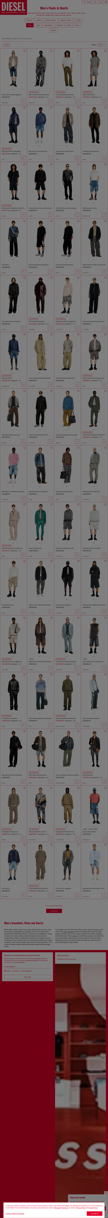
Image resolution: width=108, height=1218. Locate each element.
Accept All (94, 1213)
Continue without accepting (15, 1213)
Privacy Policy (81, 1208)
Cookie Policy (93, 1208)
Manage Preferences (61, 1208)
